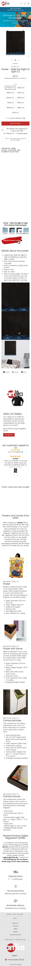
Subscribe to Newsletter (15, 940)
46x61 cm (20, 108)
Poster (4, 233)
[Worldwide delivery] (15, 901)
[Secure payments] (15, 886)
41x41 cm (10, 103)
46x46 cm (10, 108)
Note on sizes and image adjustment (15, 139)
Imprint (15, 932)
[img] (15, 450)
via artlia (9, 435)
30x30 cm (10, 93)
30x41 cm (20, 93)
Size (15, 84)
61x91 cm (15, 112)
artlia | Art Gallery (15, 914)
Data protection (15, 935)
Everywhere (20, 233)
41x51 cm (20, 103)
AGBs (15, 929)
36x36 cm (20, 98)
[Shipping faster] (15, 872)
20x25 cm (10, 88)
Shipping (7, 78)
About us (15, 923)
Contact (15, 926)
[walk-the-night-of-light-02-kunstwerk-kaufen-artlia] (15, 240)
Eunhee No (15, 66)
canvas (26, 233)
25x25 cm (21, 88)
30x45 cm (10, 98)
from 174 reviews (14, 452)
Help (15, 918)
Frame (11, 233)
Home (15, 63)
